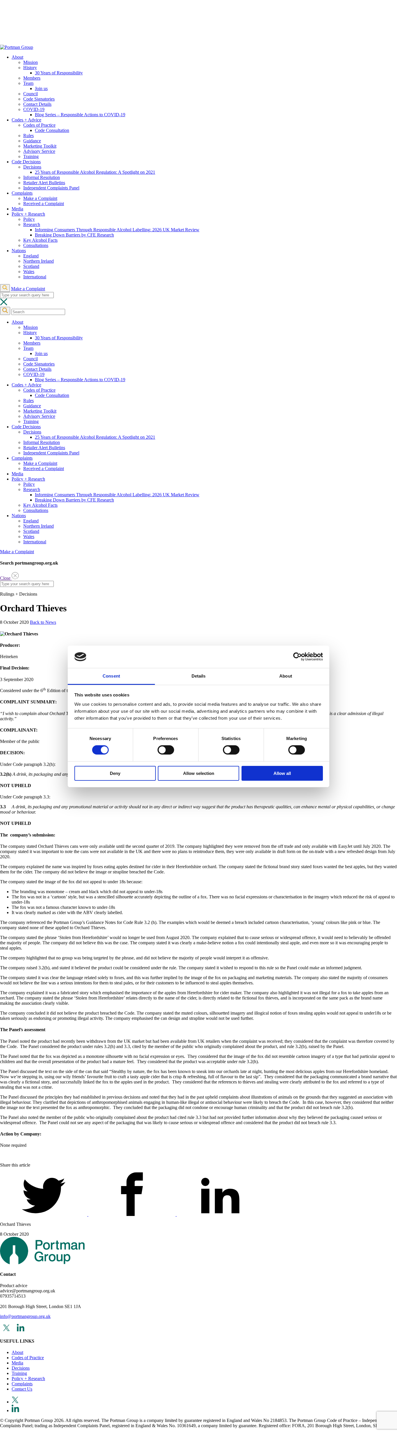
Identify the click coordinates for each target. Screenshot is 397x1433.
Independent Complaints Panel (51, 187)
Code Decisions (26, 161)
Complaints (22, 193)
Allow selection (198, 773)
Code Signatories (39, 98)
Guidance (32, 140)
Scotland (31, 266)
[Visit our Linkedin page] (220, 1214)
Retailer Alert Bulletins (44, 182)
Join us (41, 88)
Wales (28, 271)
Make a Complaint (40, 198)
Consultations (35, 245)
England (31, 255)
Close (6, 578)
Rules (28, 135)
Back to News (43, 622)
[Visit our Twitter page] (44, 1214)
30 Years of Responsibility (59, 72)
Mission (30, 62)
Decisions (32, 166)
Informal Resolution (41, 177)
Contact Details (37, 104)
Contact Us (22, 1389)
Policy (29, 219)
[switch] (166, 750)
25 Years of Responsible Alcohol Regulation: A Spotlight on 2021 (95, 172)
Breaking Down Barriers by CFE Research (74, 234)
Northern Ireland (38, 261)
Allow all (282, 773)
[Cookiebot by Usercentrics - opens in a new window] (297, 656)
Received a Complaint (43, 203)
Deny (115, 773)
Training (31, 156)
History (30, 67)
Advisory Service (39, 151)
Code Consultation (52, 130)
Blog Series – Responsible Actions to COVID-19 (80, 114)
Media (17, 208)
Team (28, 83)
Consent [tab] (111, 675)
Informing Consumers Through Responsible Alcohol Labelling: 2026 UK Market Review (117, 229)
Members (31, 78)
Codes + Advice (26, 119)
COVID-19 (33, 109)
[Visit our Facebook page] (132, 1214)
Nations (19, 250)
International (34, 276)
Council (30, 93)
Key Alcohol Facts (40, 240)
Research (31, 224)
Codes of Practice (39, 125)
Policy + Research (28, 214)
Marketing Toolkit (39, 146)
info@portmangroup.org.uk (25, 1316)
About (17, 57)
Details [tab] (199, 675)
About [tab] (285, 675)
